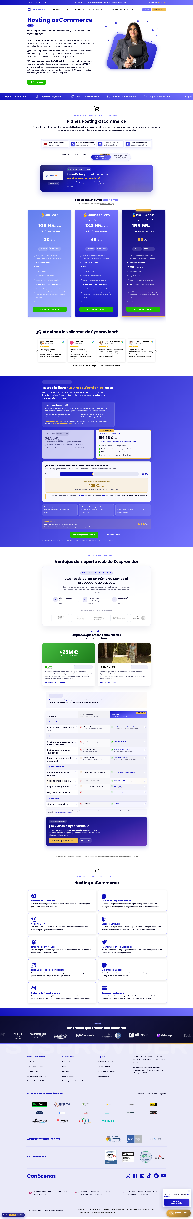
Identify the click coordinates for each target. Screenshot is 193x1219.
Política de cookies (131, 1209)
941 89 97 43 (85, 841)
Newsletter (66, 1071)
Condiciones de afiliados (106, 1212)
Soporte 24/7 (75, 9)
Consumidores (83, 1212)
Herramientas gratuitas (106, 1071)
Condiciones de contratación (58, 542)
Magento (162, 1094)
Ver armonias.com (108, 682)
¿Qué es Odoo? (68, 1076)
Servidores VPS (32, 1071)
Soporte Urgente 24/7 (35, 1081)
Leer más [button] (43, 359)
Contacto (66, 1061)
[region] (96, 759)
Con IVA (19, 1215)
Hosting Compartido (35, 1066)
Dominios (30, 1061)
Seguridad (116, 9)
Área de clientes (104, 1066)
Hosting (56, 9)
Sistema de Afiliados (105, 1061)
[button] (101, 157)
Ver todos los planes (111, 534)
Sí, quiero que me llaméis (63, 840)
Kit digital (101, 1086)
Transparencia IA (109, 1209)
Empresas (93, 1212)
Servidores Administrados (36, 1076)
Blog (64, 1066)
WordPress (142, 1094)
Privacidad (120, 1209)
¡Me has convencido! (177, 1202)
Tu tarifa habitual (51, 474)
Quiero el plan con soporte (84, 534)
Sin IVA (12, 1215)
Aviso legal (98, 1209)
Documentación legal (86, 1209)
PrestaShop (152, 1094)
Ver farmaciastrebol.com (55, 682)
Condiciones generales (147, 1209)
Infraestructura (103, 1076)
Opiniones (101, 1081)
